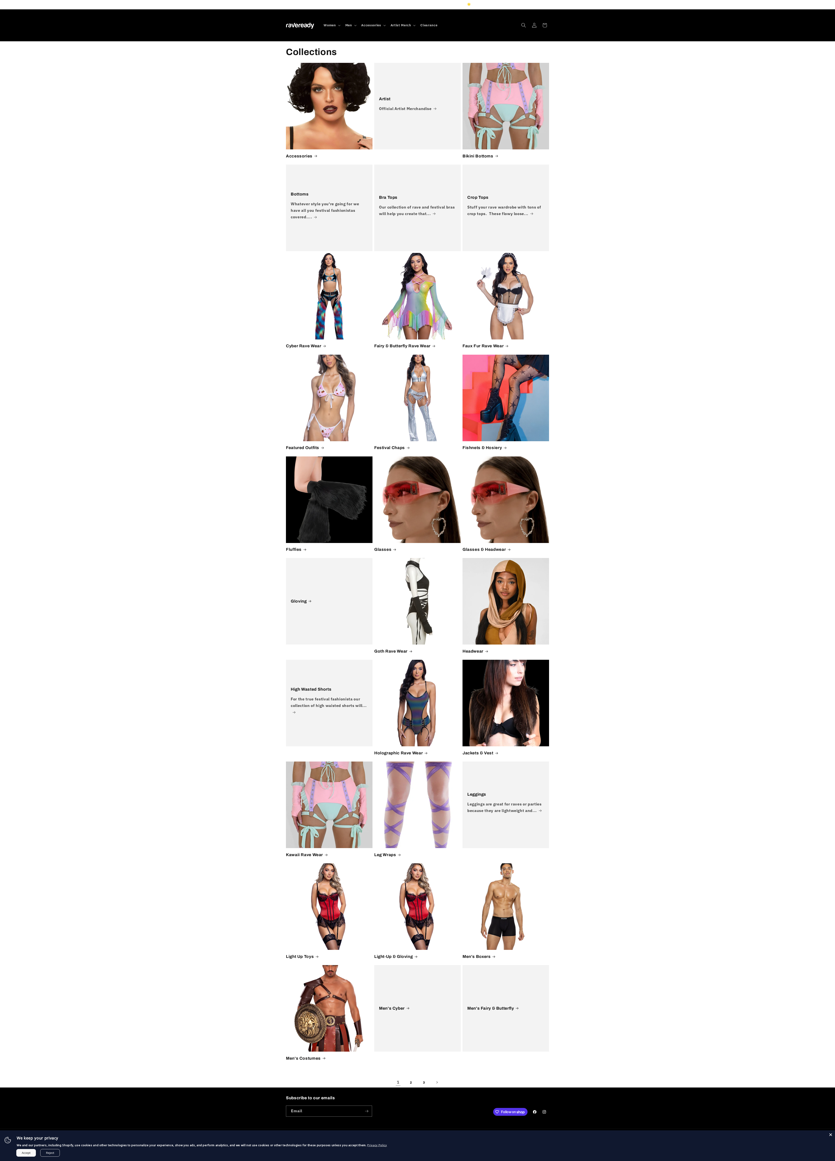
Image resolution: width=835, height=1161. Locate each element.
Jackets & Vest (478, 753)
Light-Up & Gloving (393, 956)
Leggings (476, 794)
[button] (331, 25)
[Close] (830, 1135)
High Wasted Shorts (311, 689)
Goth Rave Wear (390, 651)
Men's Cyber (392, 1008)
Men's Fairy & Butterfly (490, 1008)
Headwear (473, 651)
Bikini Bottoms (478, 156)
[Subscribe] (366, 1111)
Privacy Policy (377, 1145)
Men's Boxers (477, 956)
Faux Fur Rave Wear (483, 346)
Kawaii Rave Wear (304, 854)
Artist (385, 99)
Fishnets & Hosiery (482, 447)
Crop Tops (478, 197)
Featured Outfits (302, 447)
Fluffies (294, 549)
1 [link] (398, 1082)
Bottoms (300, 194)
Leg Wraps (385, 854)
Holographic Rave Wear (398, 753)
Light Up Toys (300, 956)
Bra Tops (388, 197)
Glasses (382, 549)
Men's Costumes (303, 1058)
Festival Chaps (389, 447)
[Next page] (437, 1082)
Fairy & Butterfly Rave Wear (402, 346)
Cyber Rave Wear (303, 346)
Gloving (299, 601)
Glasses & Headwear (484, 549)
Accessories (299, 156)
